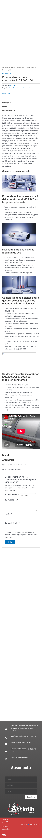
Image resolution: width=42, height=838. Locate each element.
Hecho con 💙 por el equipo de (30, 824)
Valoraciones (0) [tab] (8, 111)
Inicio (4, 67)
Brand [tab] (4, 107)
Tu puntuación (12, 494)
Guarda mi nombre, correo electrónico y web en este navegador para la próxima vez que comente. (21, 534)
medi (28, 88)
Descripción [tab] (6, 102)
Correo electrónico (12, 523)
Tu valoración (11, 500)
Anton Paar (6, 93)
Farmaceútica (21, 88)
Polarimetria (11, 67)
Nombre (8, 514)
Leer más (6, 588)
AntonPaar (12, 88)
